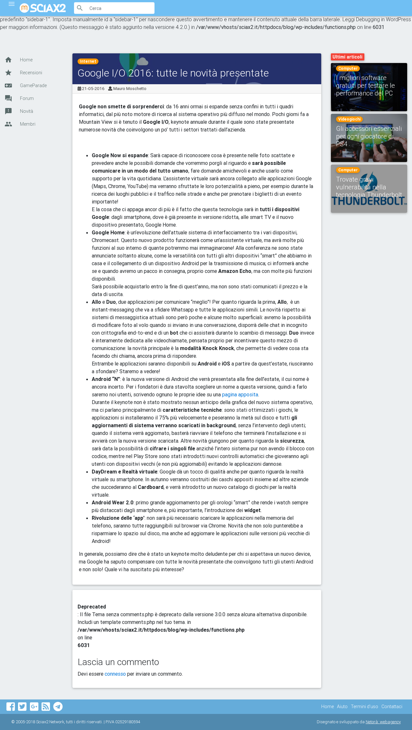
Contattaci (391, 706)
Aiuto (342, 706)
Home (327, 706)
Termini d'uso (364, 706)
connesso (115, 674)
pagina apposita (240, 394)
